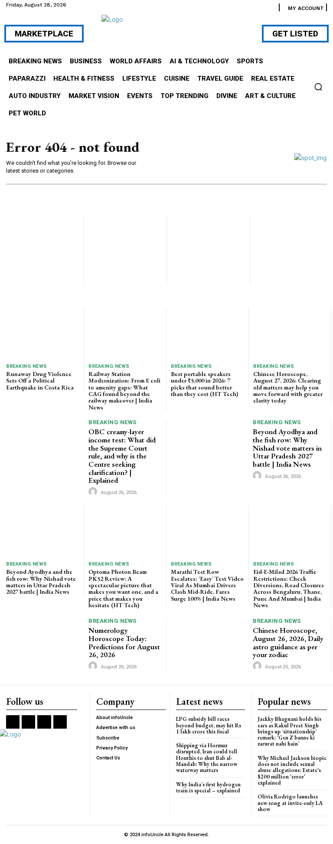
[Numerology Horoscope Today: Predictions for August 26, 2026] (45, 645)
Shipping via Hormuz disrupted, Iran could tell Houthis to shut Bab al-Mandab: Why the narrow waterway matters (206, 758)
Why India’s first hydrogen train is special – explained (208, 787)
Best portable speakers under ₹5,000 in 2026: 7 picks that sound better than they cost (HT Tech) (204, 384)
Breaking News (26, 366)
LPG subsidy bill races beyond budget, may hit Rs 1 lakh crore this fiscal (208, 725)
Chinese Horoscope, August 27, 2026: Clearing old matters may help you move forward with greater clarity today (288, 387)
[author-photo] (94, 492)
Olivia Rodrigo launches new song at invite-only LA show (290, 803)
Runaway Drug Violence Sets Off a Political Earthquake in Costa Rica (40, 380)
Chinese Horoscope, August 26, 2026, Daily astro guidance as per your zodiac (288, 642)
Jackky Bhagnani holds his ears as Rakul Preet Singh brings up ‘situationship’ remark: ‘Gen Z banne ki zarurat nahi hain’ (289, 731)
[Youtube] (60, 722)
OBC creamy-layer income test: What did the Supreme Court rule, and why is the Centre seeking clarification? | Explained (122, 456)
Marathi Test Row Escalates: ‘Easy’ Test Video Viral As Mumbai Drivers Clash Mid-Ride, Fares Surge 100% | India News (207, 585)
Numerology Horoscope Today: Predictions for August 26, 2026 (124, 642)
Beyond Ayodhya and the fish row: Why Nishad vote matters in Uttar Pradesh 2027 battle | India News (287, 448)
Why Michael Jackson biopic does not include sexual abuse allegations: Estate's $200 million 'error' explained (292, 770)
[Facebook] (13, 722)
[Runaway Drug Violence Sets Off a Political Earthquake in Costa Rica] (42, 333)
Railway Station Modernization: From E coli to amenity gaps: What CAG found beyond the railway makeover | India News (124, 390)
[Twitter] (44, 722)
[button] (318, 86)
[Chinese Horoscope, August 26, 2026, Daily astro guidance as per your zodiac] (209, 645)
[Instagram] (28, 722)
